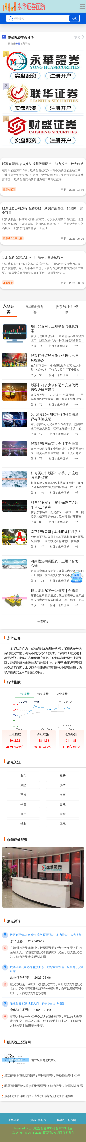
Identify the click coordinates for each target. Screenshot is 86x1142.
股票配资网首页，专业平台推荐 (54, 443)
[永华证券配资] (24, 7)
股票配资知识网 (52, 1132)
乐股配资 (8, 282)
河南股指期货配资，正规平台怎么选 (54, 563)
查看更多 (43, 621)
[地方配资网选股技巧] (15, 1060)
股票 (23, 775)
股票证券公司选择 (12, 238)
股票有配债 (9, 189)
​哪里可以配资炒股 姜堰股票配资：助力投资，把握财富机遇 (43, 1085)
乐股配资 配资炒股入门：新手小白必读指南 (33, 257)
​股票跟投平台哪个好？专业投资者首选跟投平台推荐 (38, 1096)
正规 (63, 823)
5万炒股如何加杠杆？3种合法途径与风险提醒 (55, 416)
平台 (23, 804)
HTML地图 (65, 1128)
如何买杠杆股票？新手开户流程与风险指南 (54, 475)
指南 (63, 794)
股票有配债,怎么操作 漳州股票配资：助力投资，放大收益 (43, 163)
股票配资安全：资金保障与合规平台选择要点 (54, 504)
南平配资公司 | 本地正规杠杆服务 (56, 531)
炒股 (23, 823)
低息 (23, 814)
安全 (63, 814)
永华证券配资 (37, 1120)
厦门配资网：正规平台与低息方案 (54, 328)
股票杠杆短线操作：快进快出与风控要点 (54, 357)
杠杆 (63, 775)
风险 (23, 785)
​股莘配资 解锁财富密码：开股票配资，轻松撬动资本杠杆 (42, 1075)
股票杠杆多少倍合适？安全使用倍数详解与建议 (54, 387)
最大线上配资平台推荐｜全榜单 (54, 590)
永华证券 (13, 1120)
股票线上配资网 (66, 1120)
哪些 (63, 785)
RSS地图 (52, 1128)
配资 (23, 794)
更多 (77, 37)
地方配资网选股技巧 (43, 1060)
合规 (63, 804)
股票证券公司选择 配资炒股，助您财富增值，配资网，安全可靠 (42, 210)
